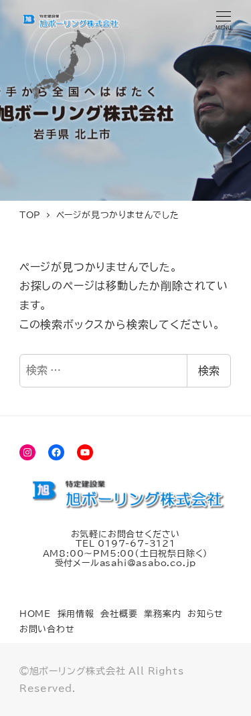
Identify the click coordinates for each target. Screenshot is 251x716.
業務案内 (162, 614)
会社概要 (118, 614)
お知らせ (205, 614)
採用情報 (76, 614)
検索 (209, 370)
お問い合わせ (47, 629)
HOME (35, 614)
